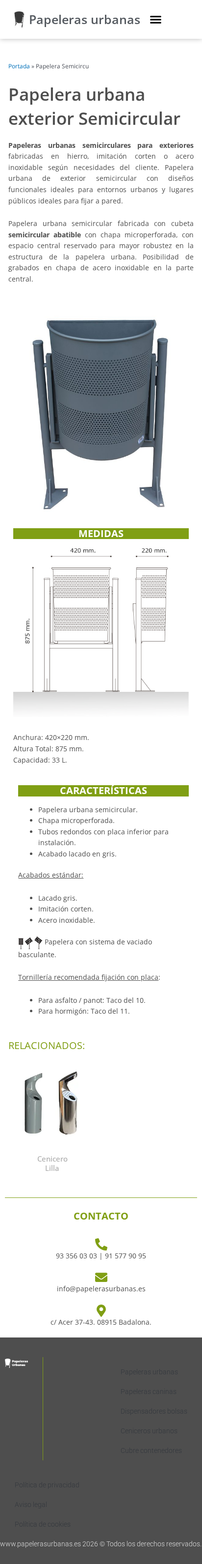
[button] (156, 19)
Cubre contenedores (151, 1450)
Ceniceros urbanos (149, 1431)
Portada (19, 66)
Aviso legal (31, 1504)
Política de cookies (43, 1524)
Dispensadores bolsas (154, 1411)
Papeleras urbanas (84, 19)
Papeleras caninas (149, 1391)
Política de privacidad (47, 1485)
